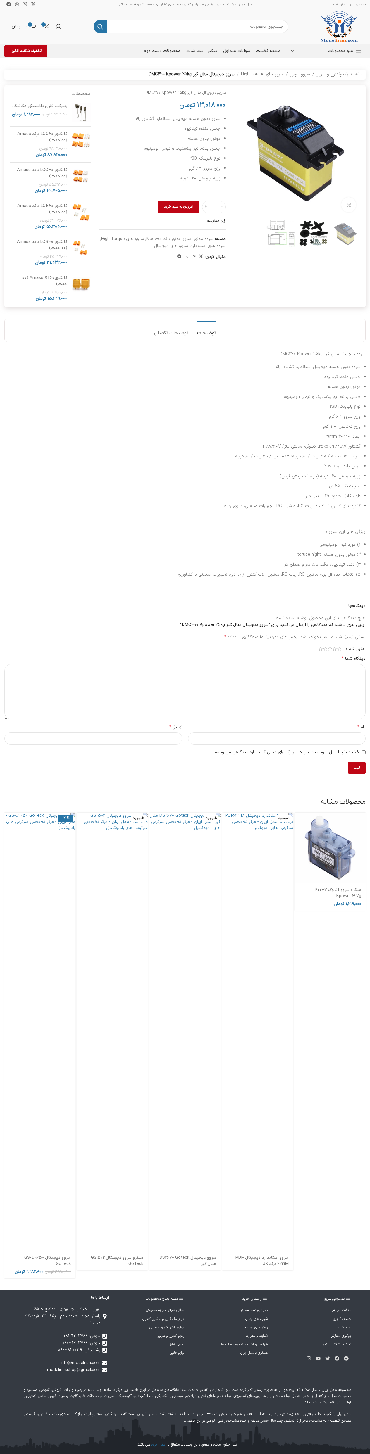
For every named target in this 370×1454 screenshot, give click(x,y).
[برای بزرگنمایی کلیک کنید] (348, 204)
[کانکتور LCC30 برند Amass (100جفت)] (81, 180)
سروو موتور (300, 74)
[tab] (206, 330)
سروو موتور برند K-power (168, 239)
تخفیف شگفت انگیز (27, 51)
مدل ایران (158, 1445)
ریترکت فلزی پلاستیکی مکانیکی (39, 106)
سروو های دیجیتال (171, 246)
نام (361, 727)
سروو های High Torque (262, 74)
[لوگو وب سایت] (339, 26)
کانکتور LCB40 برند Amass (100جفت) (42, 209)
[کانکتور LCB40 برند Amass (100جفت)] (81, 216)
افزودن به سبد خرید (178, 207)
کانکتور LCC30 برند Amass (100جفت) (42, 173)
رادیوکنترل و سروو (332, 74)
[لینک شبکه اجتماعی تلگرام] (179, 257)
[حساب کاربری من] (58, 26)
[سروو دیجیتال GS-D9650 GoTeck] (39, 1032)
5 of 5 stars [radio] (320, 649)
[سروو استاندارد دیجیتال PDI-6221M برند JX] (257, 1032)
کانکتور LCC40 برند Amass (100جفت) (42, 137)
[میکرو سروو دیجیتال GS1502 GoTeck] (112, 1032)
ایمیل (175, 727)
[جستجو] (100, 26)
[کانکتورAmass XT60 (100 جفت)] (81, 288)
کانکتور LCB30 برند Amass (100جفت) (42, 245)
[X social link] (201, 257)
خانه (359, 74)
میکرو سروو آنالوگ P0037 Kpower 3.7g (337, 893)
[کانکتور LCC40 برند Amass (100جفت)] (81, 144)
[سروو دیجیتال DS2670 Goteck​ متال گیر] (184, 1032)
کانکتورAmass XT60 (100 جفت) (44, 281)
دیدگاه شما (354, 658)
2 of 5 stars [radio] (334, 649)
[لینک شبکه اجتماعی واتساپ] (186, 257)
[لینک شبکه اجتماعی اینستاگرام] (193, 257)
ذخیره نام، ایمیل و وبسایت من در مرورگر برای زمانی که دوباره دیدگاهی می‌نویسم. (286, 752)
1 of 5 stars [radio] (339, 649)
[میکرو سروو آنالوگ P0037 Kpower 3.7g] (330, 848)
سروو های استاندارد (208, 246)
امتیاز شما (356, 649)
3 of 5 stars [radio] (330, 649)
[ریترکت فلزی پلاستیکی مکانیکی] (81, 112)
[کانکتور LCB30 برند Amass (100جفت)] (81, 252)
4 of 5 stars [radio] (325, 649)
